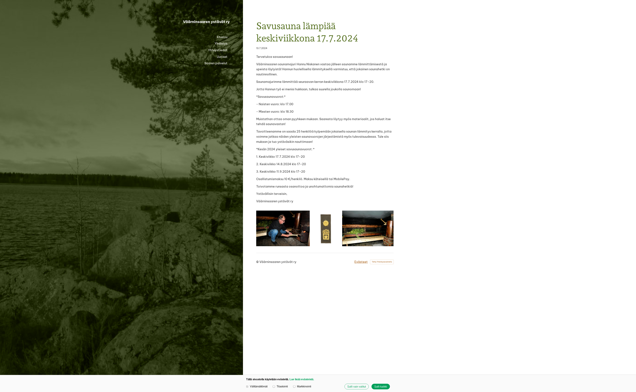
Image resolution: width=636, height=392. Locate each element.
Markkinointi (304, 386)
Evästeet (361, 262)
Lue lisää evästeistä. (302, 379)
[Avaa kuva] (283, 228)
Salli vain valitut (356, 386)
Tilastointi (282, 386)
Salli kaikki (380, 386)
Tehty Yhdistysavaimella (382, 262)
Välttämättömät (258, 386)
